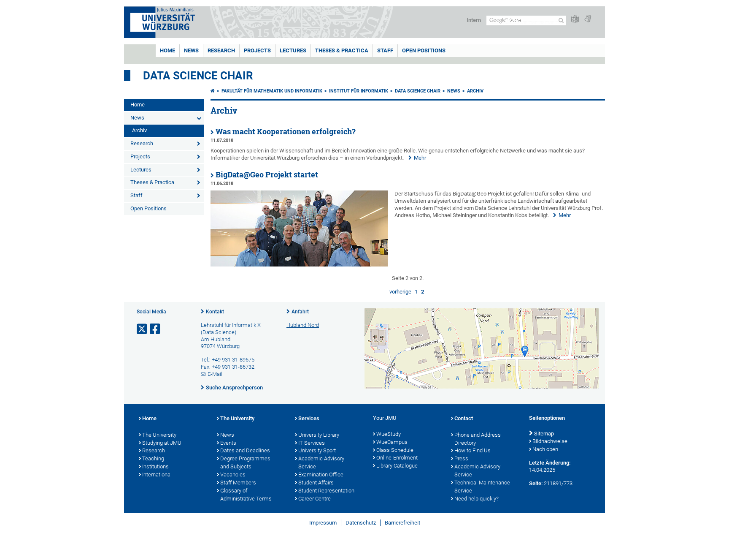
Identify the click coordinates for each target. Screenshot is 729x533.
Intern (474, 20)
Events (228, 443)
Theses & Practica (341, 50)
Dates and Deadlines (245, 450)
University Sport (317, 450)
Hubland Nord (302, 325)
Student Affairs (316, 482)
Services (308, 418)
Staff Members (238, 482)
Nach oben (545, 449)
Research (221, 50)
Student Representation (326, 490)
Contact (463, 418)
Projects (257, 50)
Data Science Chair (198, 75)
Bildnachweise (549, 441)
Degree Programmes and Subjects (245, 462)
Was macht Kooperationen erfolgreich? (286, 131)
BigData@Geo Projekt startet (267, 174)
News (191, 50)
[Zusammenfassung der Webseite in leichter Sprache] (575, 19)
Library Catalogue (397, 465)
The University (159, 435)
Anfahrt (300, 312)
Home (167, 50)
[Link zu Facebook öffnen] (156, 329)
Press (461, 458)
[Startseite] (213, 91)
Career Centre (314, 498)
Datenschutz (361, 522)
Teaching (153, 458)
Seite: (536, 483)
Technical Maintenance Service (482, 486)
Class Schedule (394, 450)
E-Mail (215, 374)
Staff (385, 50)
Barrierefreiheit (402, 522)
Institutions (155, 466)
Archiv (139, 130)
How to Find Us (472, 450)
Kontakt (215, 312)
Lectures (293, 50)
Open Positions (424, 50)
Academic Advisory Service (321, 462)
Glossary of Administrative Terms (246, 494)
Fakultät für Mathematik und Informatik (271, 91)
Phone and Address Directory (477, 439)
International (157, 474)
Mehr (420, 158)
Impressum (323, 522)
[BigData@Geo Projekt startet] (299, 264)
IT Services (311, 443)
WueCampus (392, 442)
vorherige (400, 291)
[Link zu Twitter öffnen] (142, 329)
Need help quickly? (476, 498)
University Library (318, 435)
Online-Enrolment (397, 457)
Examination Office (320, 474)
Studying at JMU (161, 443)
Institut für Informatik (358, 91)
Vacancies (233, 474)
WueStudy (388, 434)
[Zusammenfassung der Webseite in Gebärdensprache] (587, 19)
